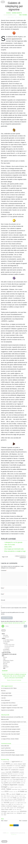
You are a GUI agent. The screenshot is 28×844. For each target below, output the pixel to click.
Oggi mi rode (5, 556)
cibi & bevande (15, 767)
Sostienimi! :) (4, 736)
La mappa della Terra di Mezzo (8, 702)
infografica (16, 787)
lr (5, 794)
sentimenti (9, 806)
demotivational (4, 773)
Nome (2, 588)
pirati (24, 799)
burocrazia (17, 765)
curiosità (21, 772)
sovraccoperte (20, 807)
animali (15, 764)
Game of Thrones (9, 781)
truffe (15, 811)
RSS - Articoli (4, 820)
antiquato (20, 764)
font (8, 779)
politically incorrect (8, 800)
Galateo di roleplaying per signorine (14, 6)
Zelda (2, 814)
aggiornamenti (16, 761)
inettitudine (12, 787)
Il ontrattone (6, 649)
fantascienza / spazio (8, 777)
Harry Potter (23, 782)
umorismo (23, 811)
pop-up (14, 800)
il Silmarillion (20, 785)
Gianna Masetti (17, 13)
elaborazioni (4, 775)
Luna (10, 794)
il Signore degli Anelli (10, 785)
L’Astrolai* (7, 647)
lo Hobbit (21, 791)
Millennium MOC (5, 719)
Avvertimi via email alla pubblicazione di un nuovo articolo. (12, 613)
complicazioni (14, 769)
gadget (5, 781)
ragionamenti (12, 802)
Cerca (25, 626)
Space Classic (5, 809)
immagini (4, 787)
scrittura (3, 806)
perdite (15, 799)
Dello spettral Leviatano (6, 695)
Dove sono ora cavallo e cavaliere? (9, 705)
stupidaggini (4, 811)
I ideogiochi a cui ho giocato (9, 654)
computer (21, 769)
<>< (2, 761)
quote (2, 802)
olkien (3, 638)
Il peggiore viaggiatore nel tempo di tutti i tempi (12, 707)
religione (3, 804)
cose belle (8, 772)
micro (5, 796)
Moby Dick (16, 796)
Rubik (12, 804)
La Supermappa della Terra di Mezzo (9, 724)
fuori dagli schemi (18, 779)
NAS (11, 797)
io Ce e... (20, 787)
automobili (9, 765)
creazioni (15, 772)
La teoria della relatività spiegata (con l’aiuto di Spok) (14, 721)
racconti (18, 17)
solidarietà (11, 807)
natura (18, 797)
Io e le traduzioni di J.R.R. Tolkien (9, 688)
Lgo (4, 658)
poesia (2, 800)
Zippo (5, 814)
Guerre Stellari (16, 782)
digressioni (10, 773)
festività (23, 777)
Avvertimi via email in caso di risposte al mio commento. (14, 607)
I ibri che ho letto (6, 652)
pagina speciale (10, 799)
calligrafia (23, 765)
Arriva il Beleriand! (5, 700)
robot (10, 804)
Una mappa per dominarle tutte (14, 549)
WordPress (13, 834)
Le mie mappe (6, 641)
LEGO (6, 791)
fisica (5, 779)
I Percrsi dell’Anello (9, 646)
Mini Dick (3, 690)
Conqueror (3, 772)
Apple (24, 764)
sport (10, 809)
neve (21, 797)
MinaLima (9, 796)
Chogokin (10, 767)
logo (17, 791)
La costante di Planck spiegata (10, 731)
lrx (8, 794)
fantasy (18, 777)
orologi (5, 799)
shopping (15, 806)
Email (2, 594)
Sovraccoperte (6, 651)
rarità (16, 802)
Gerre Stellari (6, 662)
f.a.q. (21, 775)
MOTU (5, 797)
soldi (8, 807)
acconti (5, 663)
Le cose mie (6, 636)
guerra (10, 782)
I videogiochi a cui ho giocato (13, 542)
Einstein (22, 773)
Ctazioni (5, 665)
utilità (5, 813)
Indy (8, 787)
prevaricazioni (19, 800)
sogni (5, 807)
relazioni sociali (23, 802)
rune (15, 804)
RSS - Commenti (23, 820)
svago (8, 13)
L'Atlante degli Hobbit (6, 693)
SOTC (15, 807)
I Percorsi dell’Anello (9, 750)
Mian (2, 796)
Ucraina (17, 811)
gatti (14, 781)
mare (22, 794)
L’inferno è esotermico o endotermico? (20, 557)
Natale (14, 797)
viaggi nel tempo (10, 813)
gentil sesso (11, 17)
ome (3, 633)
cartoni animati (4, 767)
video (15, 813)
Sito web (3, 600)
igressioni (5, 666)
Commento (4, 570)
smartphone (19, 806)
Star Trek (14, 809)
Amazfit (3, 764)
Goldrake (22, 781)
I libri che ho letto (9, 544)
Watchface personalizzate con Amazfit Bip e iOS (12, 717)
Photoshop (19, 799)
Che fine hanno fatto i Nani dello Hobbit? (10, 734)
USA (2, 813)
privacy (24, 800)
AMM (8, 764)
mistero (12, 796)
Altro (3, 655)
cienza (5, 657)
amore (11, 764)
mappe (18, 794)
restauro (6, 804)
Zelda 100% (8, 547)
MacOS (13, 794)
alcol (21, 761)
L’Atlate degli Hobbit (9, 644)
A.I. (10, 761)
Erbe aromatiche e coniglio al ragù (15, 551)
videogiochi (19, 813)
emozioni (13, 775)
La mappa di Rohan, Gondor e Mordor (10, 738)
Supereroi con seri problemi (7, 710)
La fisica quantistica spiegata (10, 726)
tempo (12, 811)
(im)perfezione (6, 761)
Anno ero (5, 635)
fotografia (11, 779)
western (24, 813)
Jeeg (19, 789)
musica (8, 797)
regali (18, 802)
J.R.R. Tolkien (6, 789)
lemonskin (11, 791)
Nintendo (24, 797)
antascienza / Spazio (8, 660)
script (21, 804)
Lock (14, 791)
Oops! (2, 799)
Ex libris (18, 775)
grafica (6, 782)
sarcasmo (18, 804)
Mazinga (25, 794)
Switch (9, 811)
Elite (9, 775)
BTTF (13, 765)
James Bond (14, 789)
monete (20, 796)
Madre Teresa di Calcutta (14, 680)
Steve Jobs (19, 809)
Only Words (23, 15)
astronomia (3, 765)
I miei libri (5, 643)
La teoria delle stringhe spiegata (10, 729)
